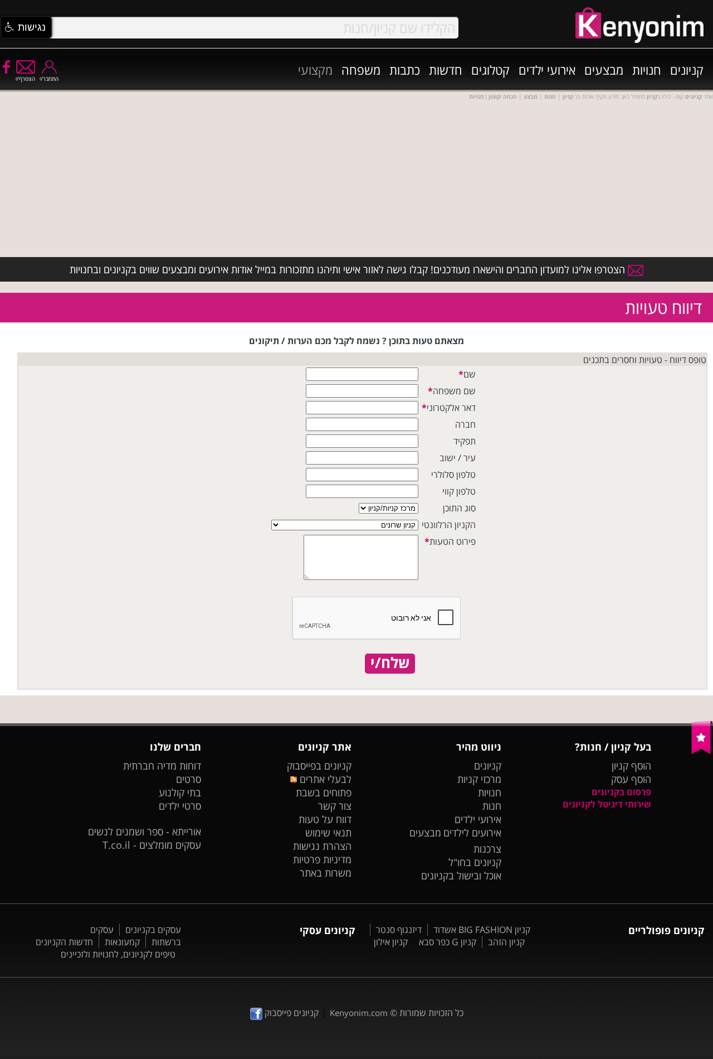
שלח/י (389, 663)
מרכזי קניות (479, 779)
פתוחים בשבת (323, 792)
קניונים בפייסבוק (319, 765)
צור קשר (334, 806)
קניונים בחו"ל (474, 862)
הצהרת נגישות (322, 846)
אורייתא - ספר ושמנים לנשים (144, 831)
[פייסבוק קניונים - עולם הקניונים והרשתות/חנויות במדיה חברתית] (5, 66)
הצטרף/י (25, 79)
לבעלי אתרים (324, 779)
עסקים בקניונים (153, 929)
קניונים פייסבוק (290, 1013)
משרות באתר (325, 872)
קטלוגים (490, 69)
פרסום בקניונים (621, 792)
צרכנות (487, 848)
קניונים (687, 69)
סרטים (188, 779)
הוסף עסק (631, 779)
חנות (491, 806)
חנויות (646, 69)
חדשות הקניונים (64, 942)
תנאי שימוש (328, 832)
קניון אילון (391, 942)
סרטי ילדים (180, 806)
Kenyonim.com (359, 1012)
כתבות (404, 69)
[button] (26, 27)
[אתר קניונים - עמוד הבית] (702, 752)
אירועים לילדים (472, 832)
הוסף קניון (631, 765)
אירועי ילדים (547, 69)
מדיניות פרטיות (322, 859)
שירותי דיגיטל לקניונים (607, 804)
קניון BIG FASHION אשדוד (481, 929)
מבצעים (603, 69)
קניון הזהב (506, 942)
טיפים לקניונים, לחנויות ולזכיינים (118, 954)
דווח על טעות (325, 819)
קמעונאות (122, 942)
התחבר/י (49, 79)
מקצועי (315, 69)
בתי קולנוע (180, 792)
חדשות (445, 69)
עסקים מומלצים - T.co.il (151, 845)
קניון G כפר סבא (447, 942)
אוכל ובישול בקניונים (461, 875)
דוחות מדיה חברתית (162, 765)
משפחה (360, 69)
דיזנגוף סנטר (399, 929)
